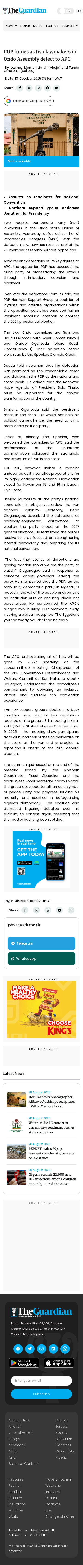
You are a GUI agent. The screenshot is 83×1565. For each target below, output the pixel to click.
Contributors (19, 1420)
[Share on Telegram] (47, 88)
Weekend (53, 1485)
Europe (61, 1426)
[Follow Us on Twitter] (30, 1349)
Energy (14, 1439)
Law (48, 1510)
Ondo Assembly (29, 900)
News (10, 26)
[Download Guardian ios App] (59, 1363)
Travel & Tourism (58, 1479)
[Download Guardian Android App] (24, 1363)
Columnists (65, 1451)
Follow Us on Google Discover (32, 101)
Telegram (25, 943)
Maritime (16, 1510)
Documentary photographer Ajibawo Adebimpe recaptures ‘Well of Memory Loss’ (52, 1102)
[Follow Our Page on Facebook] (18, 1349)
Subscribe (41, 1394)
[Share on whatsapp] (38, 88)
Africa (13, 1451)
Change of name (59, 1516)
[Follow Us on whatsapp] (65, 1349)
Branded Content (23, 1463)
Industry (15, 1498)
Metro (38, 26)
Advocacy (17, 1445)
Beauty (61, 1432)
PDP (48, 900)
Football (15, 1491)
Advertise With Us (43, 1530)
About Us (15, 1530)
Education (64, 1439)
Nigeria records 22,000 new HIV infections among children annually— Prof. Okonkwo (52, 1179)
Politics (52, 26)
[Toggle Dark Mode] (65, 10)
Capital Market (21, 1432)
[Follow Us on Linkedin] (53, 1349)
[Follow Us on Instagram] (41, 1349)
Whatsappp (26, 958)
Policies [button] (14, 1535)
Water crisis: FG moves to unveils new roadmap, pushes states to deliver (52, 1127)
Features (16, 1479)
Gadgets (52, 1504)
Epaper (25, 26)
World (13, 1516)
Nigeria (61, 1457)
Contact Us (38, 1535)
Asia (12, 1457)
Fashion (15, 1485)
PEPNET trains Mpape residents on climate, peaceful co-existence (52, 1153)
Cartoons (63, 1445)
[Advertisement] (41, 1246)
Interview (52, 1491)
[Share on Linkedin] (56, 88)
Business (68, 26)
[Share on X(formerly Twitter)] (29, 88)
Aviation (15, 1426)
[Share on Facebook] (20, 88)
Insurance (17, 1504)
